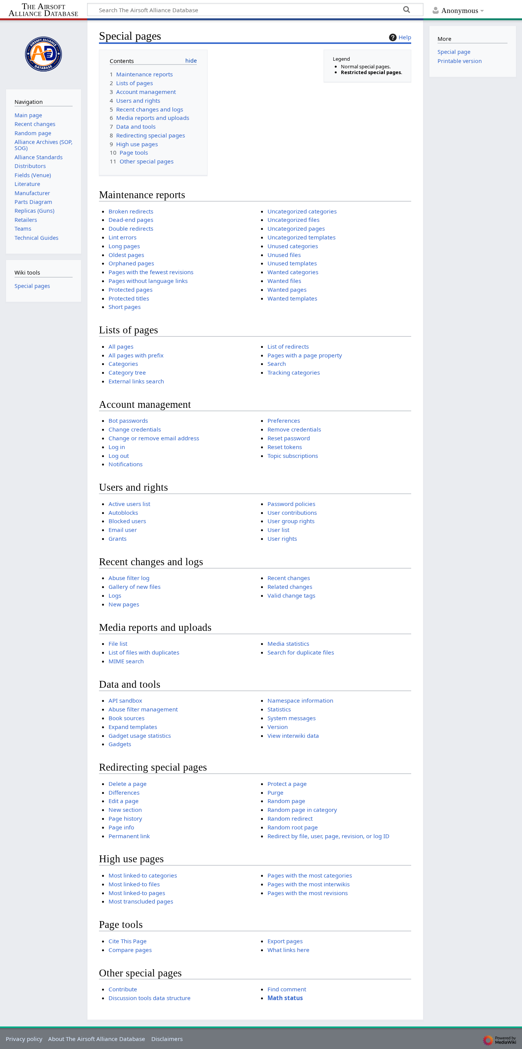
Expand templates (133, 727)
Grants (117, 538)
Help (405, 37)
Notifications (126, 464)
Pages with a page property (304, 355)
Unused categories (292, 246)
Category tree (127, 372)
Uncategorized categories (302, 211)
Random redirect (290, 818)
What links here (288, 950)
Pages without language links (148, 280)
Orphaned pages (131, 263)
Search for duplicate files (300, 652)
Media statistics (288, 643)
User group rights (290, 521)
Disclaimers (167, 1039)
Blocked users (127, 521)
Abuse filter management (143, 709)
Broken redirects (131, 211)
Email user (123, 529)
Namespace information (300, 700)
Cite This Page (128, 941)
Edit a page (124, 801)
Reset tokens (284, 447)
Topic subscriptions (292, 455)
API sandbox (125, 700)
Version (277, 727)
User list (278, 529)
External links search (136, 381)
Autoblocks (123, 512)
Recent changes (288, 578)
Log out (119, 455)
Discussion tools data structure (150, 998)
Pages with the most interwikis (308, 884)
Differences (124, 792)
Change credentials (135, 429)
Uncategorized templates (301, 237)
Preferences (283, 420)
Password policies (291, 504)
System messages (291, 718)
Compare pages (130, 950)
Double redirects (131, 228)
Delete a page (128, 783)
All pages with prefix (136, 355)
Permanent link (129, 836)
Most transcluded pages (141, 901)
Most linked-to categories (143, 875)
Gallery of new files (134, 586)
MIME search (126, 661)
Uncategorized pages (296, 228)
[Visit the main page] (43, 53)
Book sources (126, 718)
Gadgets (120, 744)
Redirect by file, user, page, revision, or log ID (328, 836)
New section (125, 809)
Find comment (286, 989)
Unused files (284, 255)
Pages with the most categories (309, 875)
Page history (125, 818)
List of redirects (288, 346)
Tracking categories (293, 372)
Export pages (285, 941)
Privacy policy (24, 1039)
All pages (121, 346)
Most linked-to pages (137, 893)
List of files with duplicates (144, 652)
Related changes (289, 586)
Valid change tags (291, 595)
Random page (286, 801)
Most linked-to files (134, 884)
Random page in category (302, 809)
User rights (282, 538)
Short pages (125, 306)
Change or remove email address (154, 438)
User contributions (292, 512)
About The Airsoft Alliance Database (96, 1039)
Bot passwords (128, 420)
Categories (123, 363)
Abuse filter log (129, 578)
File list (118, 643)
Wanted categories (292, 272)
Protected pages (130, 289)
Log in (117, 447)
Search (276, 363)
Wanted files (284, 280)
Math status (285, 998)
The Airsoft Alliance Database (43, 10)
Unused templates (292, 263)
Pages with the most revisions (307, 893)
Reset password (288, 438)
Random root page (292, 827)
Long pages (124, 246)
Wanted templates (292, 298)
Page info (121, 827)
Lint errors (122, 237)
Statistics (279, 709)
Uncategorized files (293, 219)
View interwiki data (293, 735)
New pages (124, 604)
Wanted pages (286, 289)
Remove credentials (294, 429)
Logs (115, 595)
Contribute (123, 989)
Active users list (129, 504)
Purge (275, 792)
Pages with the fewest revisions (151, 272)
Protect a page (287, 783)
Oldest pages (126, 255)
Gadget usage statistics (140, 735)
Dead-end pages (131, 219)
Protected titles (129, 298)
